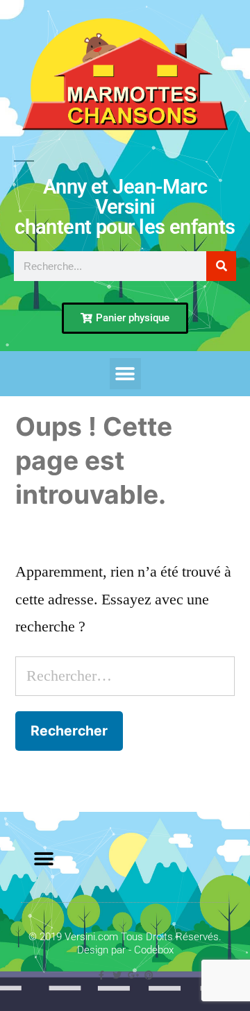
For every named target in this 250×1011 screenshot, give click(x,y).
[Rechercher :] (125, 676)
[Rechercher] (221, 266)
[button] (125, 373)
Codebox (154, 950)
